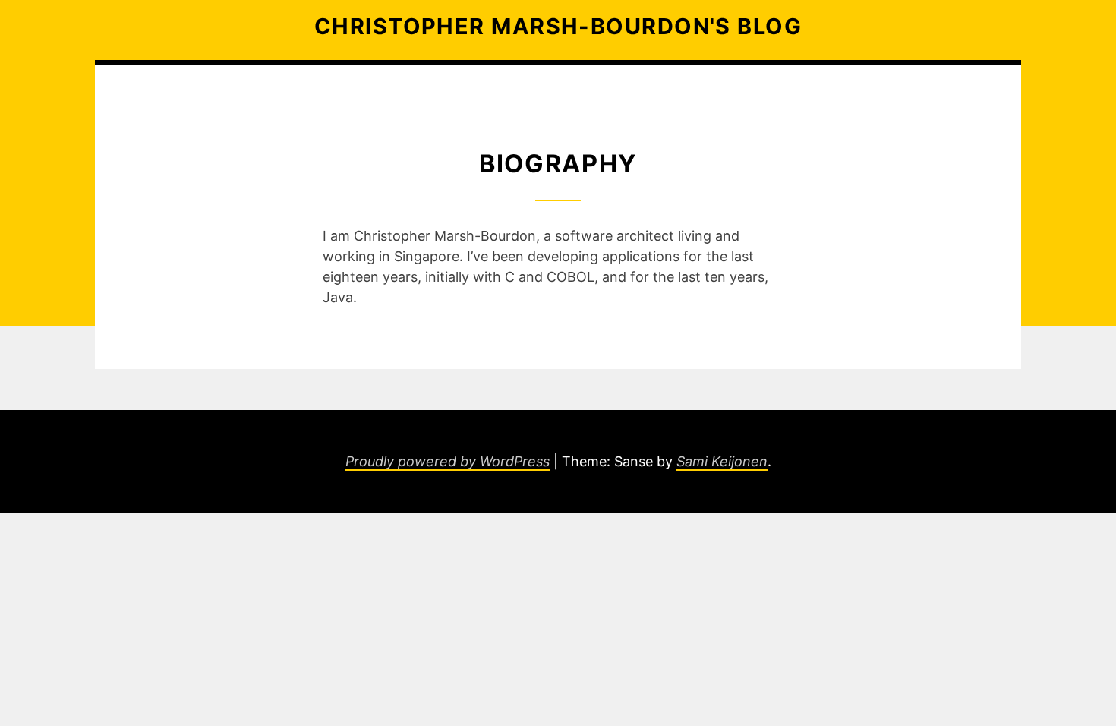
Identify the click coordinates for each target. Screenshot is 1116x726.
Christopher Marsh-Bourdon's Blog (558, 26)
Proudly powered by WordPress (447, 461)
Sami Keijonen (722, 461)
